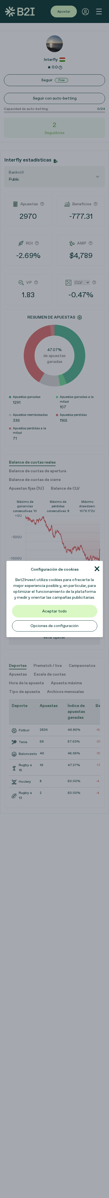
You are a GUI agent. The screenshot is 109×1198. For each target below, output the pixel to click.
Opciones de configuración (54, 625)
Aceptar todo (54, 611)
